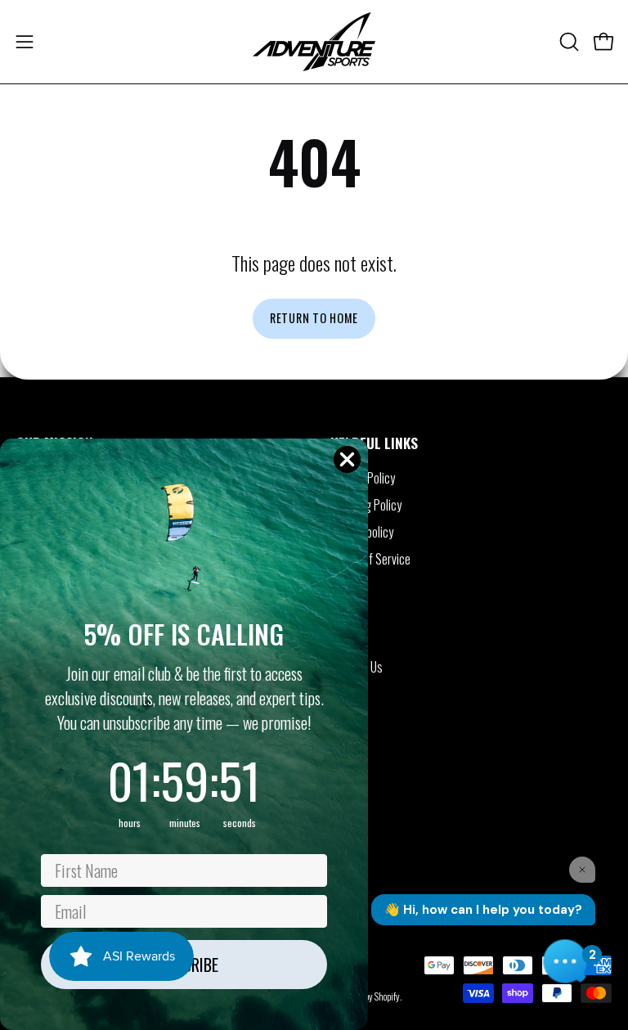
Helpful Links (374, 443)
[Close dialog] (347, 459)
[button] (567, 41)
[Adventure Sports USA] (314, 41)
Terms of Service (370, 559)
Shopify (387, 997)
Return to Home (314, 317)
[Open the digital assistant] (565, 961)
